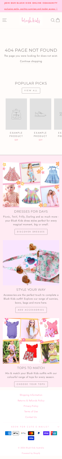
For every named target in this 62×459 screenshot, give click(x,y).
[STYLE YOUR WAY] (31, 263)
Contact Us (31, 417)
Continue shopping (31, 61)
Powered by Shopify (31, 453)
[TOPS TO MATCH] (31, 341)
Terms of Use (31, 411)
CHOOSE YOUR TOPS (31, 384)
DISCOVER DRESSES (31, 231)
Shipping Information (31, 395)
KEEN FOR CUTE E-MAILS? (30, 426)
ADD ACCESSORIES (31, 309)
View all (31, 90)
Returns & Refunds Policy (31, 400)
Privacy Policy (31, 406)
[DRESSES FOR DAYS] (31, 184)
